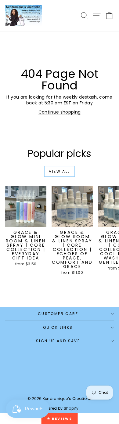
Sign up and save (58, 340)
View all (59, 171)
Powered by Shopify (59, 408)
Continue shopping (59, 112)
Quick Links (58, 327)
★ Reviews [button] (59, 418)
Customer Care (58, 313)
